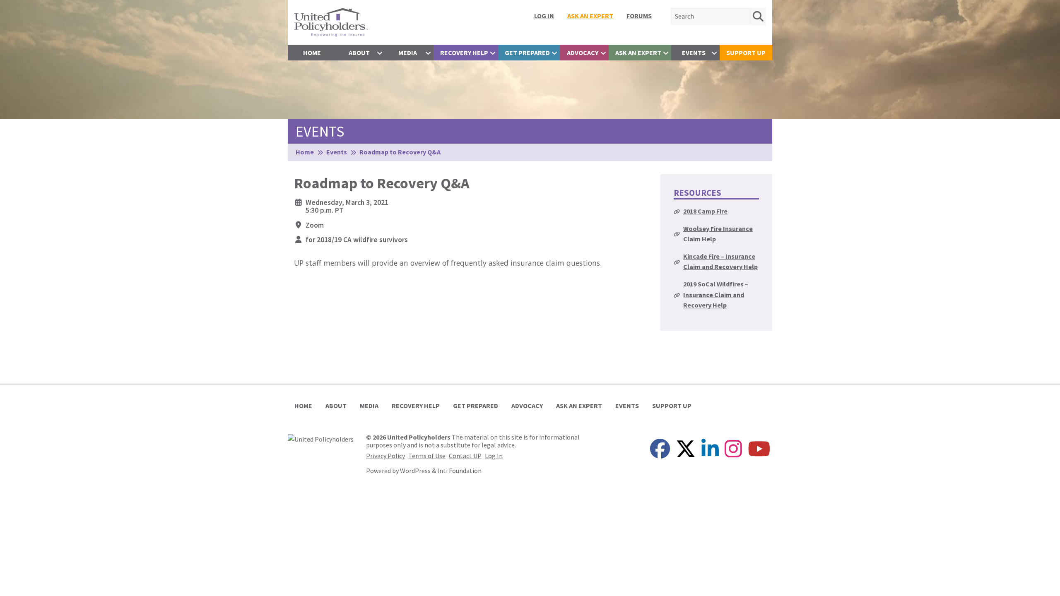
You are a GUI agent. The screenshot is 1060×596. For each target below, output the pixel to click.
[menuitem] (544, 16)
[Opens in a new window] (321, 438)
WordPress (415, 470)
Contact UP (465, 455)
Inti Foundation (459, 470)
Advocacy (582, 52)
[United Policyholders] (331, 21)
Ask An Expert (590, 16)
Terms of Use (427, 455)
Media (407, 52)
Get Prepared (527, 52)
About (359, 52)
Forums (639, 16)
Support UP (746, 52)
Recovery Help (464, 52)
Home (312, 52)
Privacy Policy (385, 455)
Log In (544, 16)
